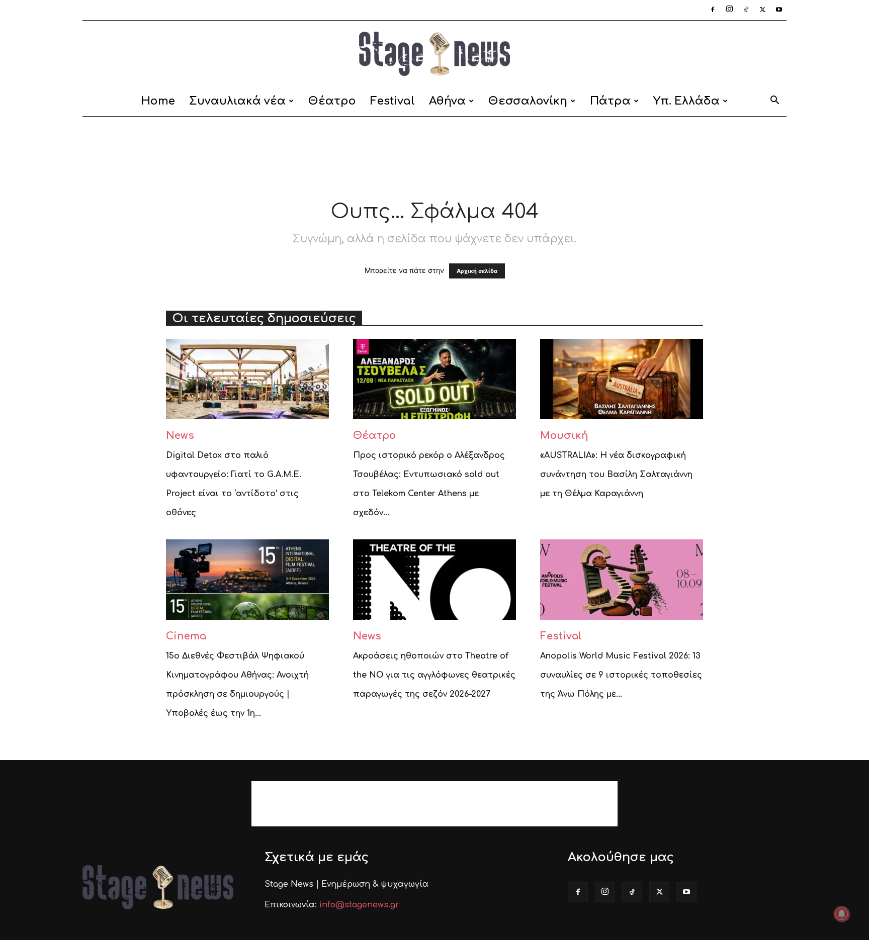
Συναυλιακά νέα (237, 101)
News (180, 435)
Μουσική (564, 435)
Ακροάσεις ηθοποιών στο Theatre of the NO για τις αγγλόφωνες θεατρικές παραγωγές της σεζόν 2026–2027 (434, 675)
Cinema (186, 636)
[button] (774, 102)
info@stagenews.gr (359, 904)
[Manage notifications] (842, 914)
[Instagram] (729, 10)
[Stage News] (434, 54)
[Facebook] (712, 10)
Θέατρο (332, 101)
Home (158, 101)
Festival (392, 101)
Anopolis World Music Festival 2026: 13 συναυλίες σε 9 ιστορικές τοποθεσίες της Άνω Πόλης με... (621, 675)
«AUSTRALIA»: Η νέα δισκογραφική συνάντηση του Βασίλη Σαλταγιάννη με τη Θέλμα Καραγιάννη (616, 474)
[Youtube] (779, 10)
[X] (762, 10)
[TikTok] (745, 10)
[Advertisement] (434, 151)
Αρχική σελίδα (477, 270)
